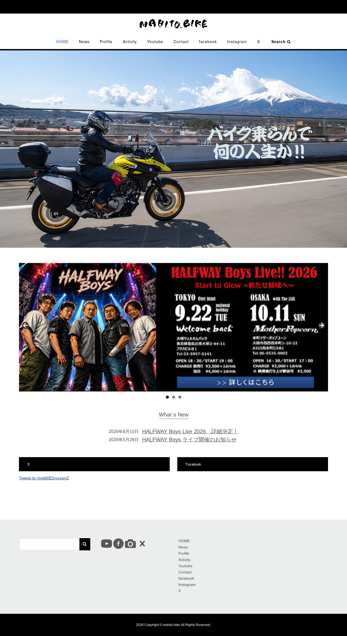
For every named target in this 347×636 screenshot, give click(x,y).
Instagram (237, 41)
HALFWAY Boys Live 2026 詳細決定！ (190, 431)
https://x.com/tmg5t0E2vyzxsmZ (56, 464)
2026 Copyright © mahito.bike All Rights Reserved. (173, 625)
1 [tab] (167, 397)
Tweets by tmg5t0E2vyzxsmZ (44, 478)
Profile (106, 41)
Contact (181, 41)
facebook (208, 41)
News (84, 41)
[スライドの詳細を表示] (173, 327)
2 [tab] (173, 397)
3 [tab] (179, 397)
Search (279, 41)
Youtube (155, 41)
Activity (130, 41)
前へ (26, 326)
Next (321, 326)
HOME (62, 41)
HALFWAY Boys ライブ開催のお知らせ (189, 440)
